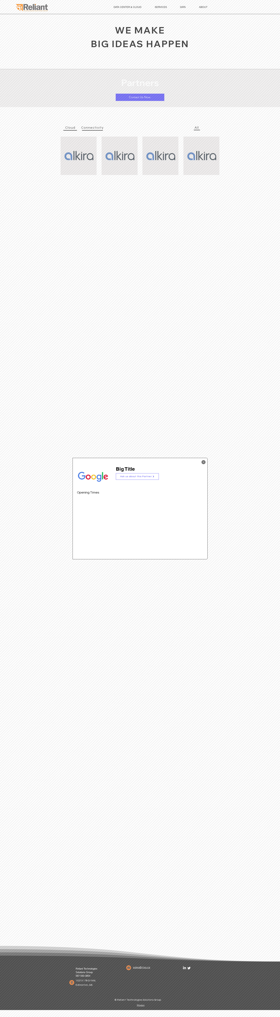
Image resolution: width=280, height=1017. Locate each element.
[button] (137, 476)
